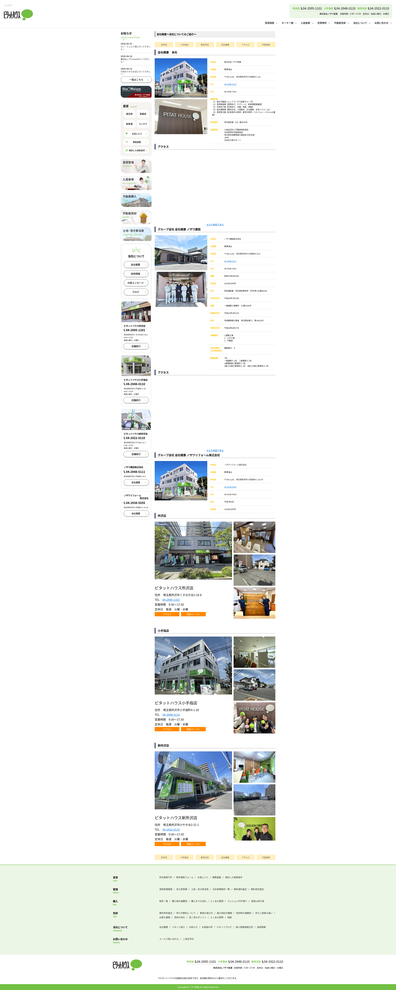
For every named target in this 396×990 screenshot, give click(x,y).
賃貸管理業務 (165, 889)
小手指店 (184, 44)
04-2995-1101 (171, 600)
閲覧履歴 (137, 141)
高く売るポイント (197, 917)
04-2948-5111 (230, 261)
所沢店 (164, 44)
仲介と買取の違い (264, 912)
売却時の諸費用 (243, 912)
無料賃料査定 (240, 889)
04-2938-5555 (230, 487)
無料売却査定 (257, 889)
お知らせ (193, 927)
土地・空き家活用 (200, 889)
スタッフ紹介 (178, 927)
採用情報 (135, 273)
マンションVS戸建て (237, 901)
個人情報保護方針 (244, 927)
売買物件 (322, 22)
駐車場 (129, 123)
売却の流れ (179, 917)
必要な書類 (164, 917)
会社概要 (225, 44)
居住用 (129, 113)
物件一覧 (163, 901)
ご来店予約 (188, 938)
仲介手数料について (186, 912)
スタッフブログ (224, 927)
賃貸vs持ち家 (257, 901)
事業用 (143, 113)
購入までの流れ (198, 901)
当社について (360, 22)
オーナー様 (287, 22)
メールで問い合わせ (169, 938)
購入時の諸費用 (179, 901)
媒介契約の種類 (224, 912)
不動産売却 (340, 22)
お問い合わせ (381, 22)
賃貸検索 (269, 22)
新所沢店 (205, 44)
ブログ (135, 291)
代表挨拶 (266, 44)
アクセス (246, 44)
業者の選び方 (206, 912)
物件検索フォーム (185, 877)
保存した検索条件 (137, 150)
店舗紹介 (136, 346)
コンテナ (143, 123)
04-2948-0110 (230, 84)
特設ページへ (193, 614)
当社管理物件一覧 (221, 889)
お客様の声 (207, 927)
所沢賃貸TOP (165, 877)
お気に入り (137, 133)
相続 (229, 917)
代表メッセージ (135, 282)
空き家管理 (181, 889)
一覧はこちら (136, 79)
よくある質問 (216, 901)
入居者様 (305, 22)
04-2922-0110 (171, 829)
